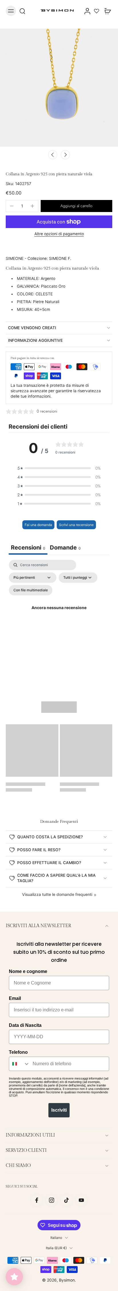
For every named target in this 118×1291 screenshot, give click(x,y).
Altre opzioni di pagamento (59, 234)
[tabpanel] (59, 615)
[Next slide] (65, 154)
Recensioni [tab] (28, 547)
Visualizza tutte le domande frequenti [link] (57, 894)
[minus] (11, 206)
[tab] (65, 548)
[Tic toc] (66, 1200)
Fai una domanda (38, 525)
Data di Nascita (25, 1025)
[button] (76, 206)
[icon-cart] (106, 11)
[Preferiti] (96, 11)
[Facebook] (36, 1200)
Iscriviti (59, 1110)
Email (15, 998)
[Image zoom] (59, 88)
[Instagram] (51, 1200)
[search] (22, 11)
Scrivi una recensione (76, 525)
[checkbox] (30, 590)
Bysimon (67, 1280)
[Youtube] (81, 1200)
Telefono (18, 1052)
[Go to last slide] (52, 154)
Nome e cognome (28, 971)
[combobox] (19, 1064)
